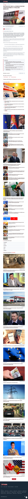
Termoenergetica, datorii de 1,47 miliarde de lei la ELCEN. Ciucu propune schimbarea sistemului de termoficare (13, 327)
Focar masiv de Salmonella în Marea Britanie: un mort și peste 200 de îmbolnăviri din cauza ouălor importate (14, 107)
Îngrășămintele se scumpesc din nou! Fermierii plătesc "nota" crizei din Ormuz (14, 69)
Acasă (4, 3)
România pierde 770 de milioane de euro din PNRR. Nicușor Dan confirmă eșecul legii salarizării (16, 213)
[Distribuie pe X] (24, 26)
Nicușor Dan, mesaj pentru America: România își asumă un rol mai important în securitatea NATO (16, 168)
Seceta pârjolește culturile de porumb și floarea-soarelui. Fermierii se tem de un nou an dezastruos (16, 230)
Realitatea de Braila (15, 493)
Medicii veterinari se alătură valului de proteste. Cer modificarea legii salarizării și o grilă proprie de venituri (14, 271)
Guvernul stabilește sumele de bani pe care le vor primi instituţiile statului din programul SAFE (15, 65)
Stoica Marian (23, 362)
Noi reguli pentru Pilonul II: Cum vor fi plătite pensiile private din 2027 (13, 345)
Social (5, 102)
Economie (8, 3)
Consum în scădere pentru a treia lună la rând (10, 382)
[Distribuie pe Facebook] (21, 26)
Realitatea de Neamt (22, 344)
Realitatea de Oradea (19, 493)
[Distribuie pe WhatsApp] (22, 26)
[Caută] (22, 1)
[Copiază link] (19, 26)
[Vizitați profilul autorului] (4, 26)
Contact (2, 486)
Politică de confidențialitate (11, 486)
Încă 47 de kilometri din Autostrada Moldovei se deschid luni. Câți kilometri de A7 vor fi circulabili (16, 134)
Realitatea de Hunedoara (9, 493)
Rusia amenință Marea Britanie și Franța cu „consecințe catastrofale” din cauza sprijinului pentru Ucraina (11, 165)
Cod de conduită (16, 486)
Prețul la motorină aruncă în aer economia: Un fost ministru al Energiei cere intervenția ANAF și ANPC (14, 67)
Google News (19, 79)
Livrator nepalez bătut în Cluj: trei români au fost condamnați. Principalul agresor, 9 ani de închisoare (15, 141)
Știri (6, 3)
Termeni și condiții (5, 486)
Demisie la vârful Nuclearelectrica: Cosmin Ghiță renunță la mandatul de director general (12, 458)
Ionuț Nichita (23, 325)
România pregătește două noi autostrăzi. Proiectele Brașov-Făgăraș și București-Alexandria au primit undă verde (16, 145)
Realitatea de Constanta (3, 493)
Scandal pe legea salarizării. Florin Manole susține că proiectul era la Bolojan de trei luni (15, 175)
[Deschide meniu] (24, 1)
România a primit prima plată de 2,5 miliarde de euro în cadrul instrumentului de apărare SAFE (13, 364)
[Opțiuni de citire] (26, 497)
